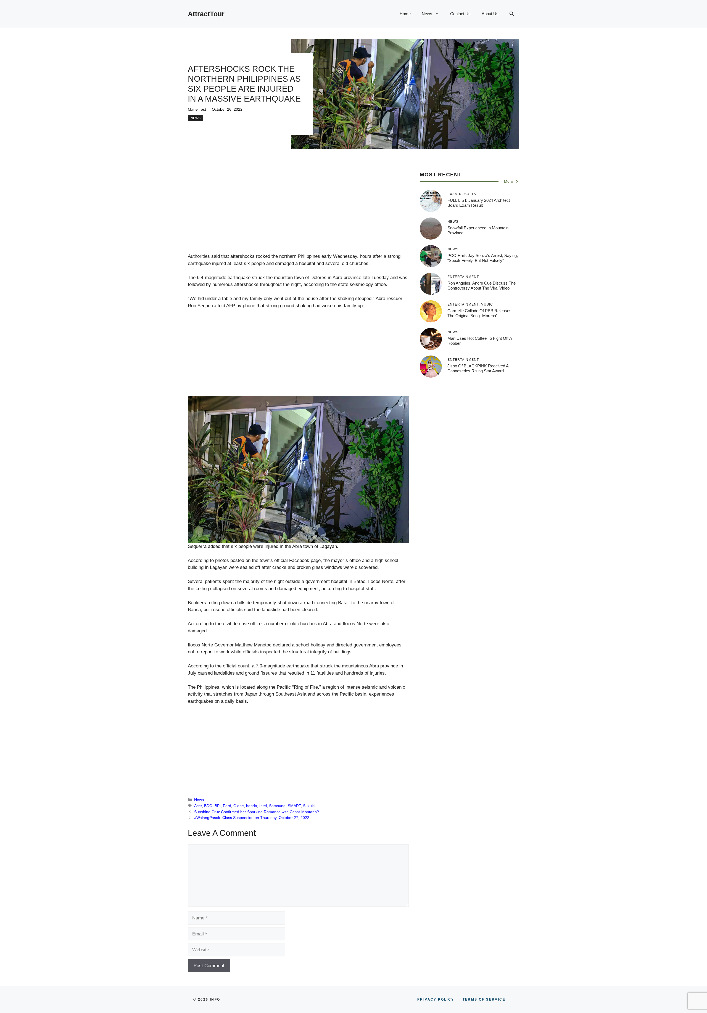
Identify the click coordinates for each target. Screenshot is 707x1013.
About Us (490, 13)
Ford (227, 805)
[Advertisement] (298, 212)
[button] (511, 14)
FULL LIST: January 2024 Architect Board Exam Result (478, 203)
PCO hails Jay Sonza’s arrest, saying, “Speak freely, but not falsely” (482, 258)
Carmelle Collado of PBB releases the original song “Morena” (479, 313)
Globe (238, 805)
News (427, 13)
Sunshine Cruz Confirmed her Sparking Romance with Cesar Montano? (256, 812)
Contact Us (460, 13)
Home (405, 13)
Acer (198, 805)
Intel (263, 805)
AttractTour (206, 14)
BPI (218, 805)
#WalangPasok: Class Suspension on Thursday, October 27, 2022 (251, 817)
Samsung (277, 805)
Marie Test (197, 109)
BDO (208, 805)
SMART (294, 805)
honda (251, 805)
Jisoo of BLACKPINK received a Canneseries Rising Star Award (477, 368)
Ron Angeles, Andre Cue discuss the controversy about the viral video (481, 285)
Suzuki (309, 805)
